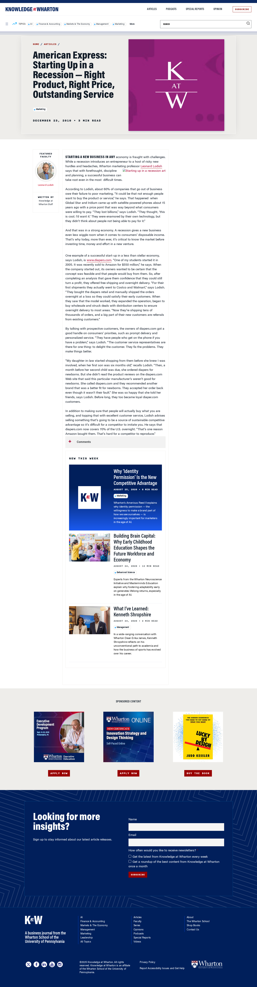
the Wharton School (93, 969)
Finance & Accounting (49, 24)
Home (36, 44)
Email (132, 835)
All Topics (85, 942)
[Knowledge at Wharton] (32, 9)
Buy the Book (198, 773)
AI (31, 24)
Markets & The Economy (78, 24)
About (190, 917)
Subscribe (242, 9)
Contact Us (193, 930)
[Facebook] (36, 964)
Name (132, 819)
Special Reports (195, 9)
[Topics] (14, 24)
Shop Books (193, 925)
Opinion (217, 9)
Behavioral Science (126, 572)
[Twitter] (28, 964)
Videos (137, 942)
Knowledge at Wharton (100, 962)
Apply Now (59, 773)
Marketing (119, 24)
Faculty (137, 921)
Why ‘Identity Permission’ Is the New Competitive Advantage (135, 477)
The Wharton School (198, 921)
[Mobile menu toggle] (6, 24)
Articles (152, 9)
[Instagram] (60, 964)
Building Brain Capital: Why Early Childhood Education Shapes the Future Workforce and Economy (134, 548)
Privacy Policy (147, 962)
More (132, 24)
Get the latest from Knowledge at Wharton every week (170, 857)
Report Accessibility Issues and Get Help (162, 968)
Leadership (86, 938)
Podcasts (171, 9)
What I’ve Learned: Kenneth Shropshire (132, 612)
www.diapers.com (99, 260)
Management (102, 24)
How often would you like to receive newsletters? (162, 850)
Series (137, 925)
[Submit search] (248, 23)
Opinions (139, 930)
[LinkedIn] (44, 964)
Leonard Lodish (151, 166)
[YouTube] (52, 964)
